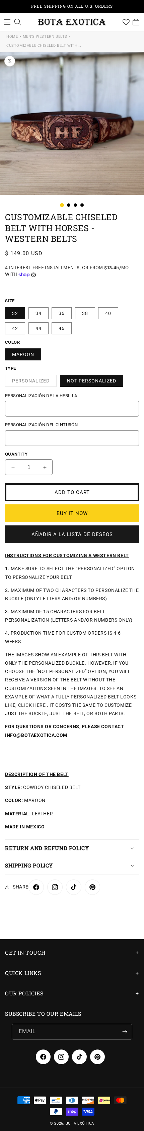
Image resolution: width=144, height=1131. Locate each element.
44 (38, 328)
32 (15, 313)
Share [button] (20, 887)
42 (15, 328)
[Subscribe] (124, 1031)
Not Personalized (91, 380)
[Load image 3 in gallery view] (75, 205)
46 (62, 328)
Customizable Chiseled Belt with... (43, 45)
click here (32, 705)
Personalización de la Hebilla (41, 395)
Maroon (23, 354)
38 (85, 313)
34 (38, 313)
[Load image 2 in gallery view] (68, 205)
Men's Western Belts (45, 36)
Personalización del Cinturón (41, 424)
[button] (7, 22)
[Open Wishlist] (126, 22)
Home (12, 36)
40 (108, 313)
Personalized (34, 382)
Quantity (16, 454)
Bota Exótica (80, 1123)
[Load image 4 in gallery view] (82, 205)
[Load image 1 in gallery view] (62, 205)
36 (62, 313)
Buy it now (72, 513)
